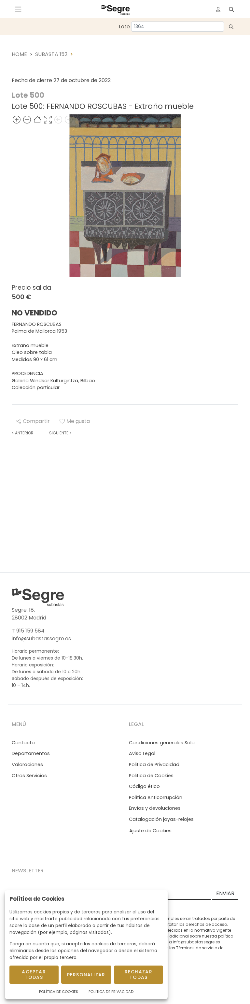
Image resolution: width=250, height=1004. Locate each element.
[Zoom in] (17, 119)
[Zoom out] (27, 119)
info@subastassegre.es (41, 638)
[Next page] (69, 119)
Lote (124, 26)
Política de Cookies (58, 991)
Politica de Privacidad (154, 764)
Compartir (36, 421)
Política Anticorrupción (155, 797)
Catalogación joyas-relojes (161, 819)
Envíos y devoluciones (155, 808)
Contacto (23, 742)
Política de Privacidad (111, 991)
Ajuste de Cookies (150, 830)
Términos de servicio (196, 948)
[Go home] (37, 119)
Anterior (23, 433)
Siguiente (60, 433)
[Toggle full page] (48, 119)
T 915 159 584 (28, 630)
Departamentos (31, 753)
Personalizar (86, 974)
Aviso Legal (142, 753)
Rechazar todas (138, 974)
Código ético (144, 786)
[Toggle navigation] (18, 9)
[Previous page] (58, 119)
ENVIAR (225, 893)
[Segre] (115, 9)
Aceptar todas (34, 974)
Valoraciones (27, 764)
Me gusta (78, 421)
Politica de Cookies (151, 775)
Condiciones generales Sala (162, 742)
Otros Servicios (29, 775)
